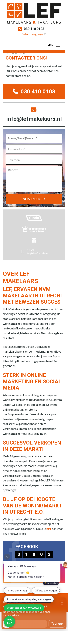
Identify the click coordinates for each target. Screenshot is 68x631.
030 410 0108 (34, 29)
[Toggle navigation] (58, 45)
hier (48, 528)
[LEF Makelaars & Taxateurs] (34, 14)
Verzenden (31, 199)
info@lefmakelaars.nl (34, 118)
